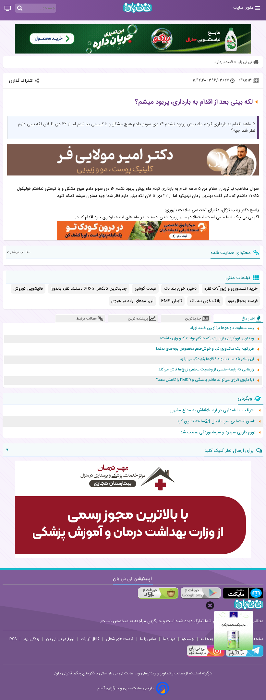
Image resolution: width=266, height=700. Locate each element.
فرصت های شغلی (119, 639)
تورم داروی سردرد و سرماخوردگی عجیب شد (218, 432)
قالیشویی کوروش (28, 288)
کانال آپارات (90, 639)
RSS (13, 639)
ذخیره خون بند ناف (180, 288)
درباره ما (169, 639)
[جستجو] (20, 8)
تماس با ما (148, 639)
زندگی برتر (31, 639)
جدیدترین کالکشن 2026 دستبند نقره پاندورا (89, 288)
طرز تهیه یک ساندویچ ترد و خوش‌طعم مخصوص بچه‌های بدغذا (205, 349)
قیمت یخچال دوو (243, 301)
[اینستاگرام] (205, 655)
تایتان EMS (171, 301)
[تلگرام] (243, 655)
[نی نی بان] (137, 7)
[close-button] (210, 605)
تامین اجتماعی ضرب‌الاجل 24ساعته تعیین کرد (216, 421)
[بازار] (158, 593)
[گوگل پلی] (200, 593)
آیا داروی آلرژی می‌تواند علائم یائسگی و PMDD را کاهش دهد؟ (205, 380)
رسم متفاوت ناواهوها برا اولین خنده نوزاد (222, 328)
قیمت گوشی (145, 288)
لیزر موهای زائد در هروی (132, 301)
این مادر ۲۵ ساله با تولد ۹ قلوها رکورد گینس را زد (217, 359)
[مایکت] (243, 593)
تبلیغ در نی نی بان (60, 639)
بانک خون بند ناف (205, 301)
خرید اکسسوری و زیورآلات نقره (231, 288)
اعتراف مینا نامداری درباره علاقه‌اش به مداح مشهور (213, 410)
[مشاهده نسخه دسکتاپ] (8, 8)
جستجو (188, 639)
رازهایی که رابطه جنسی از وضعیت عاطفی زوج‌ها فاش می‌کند (206, 370)
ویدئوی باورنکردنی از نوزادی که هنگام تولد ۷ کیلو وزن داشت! (207, 338)
